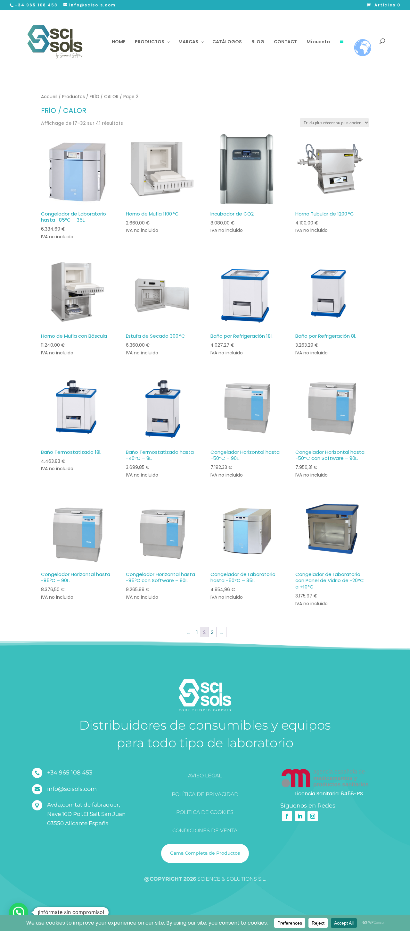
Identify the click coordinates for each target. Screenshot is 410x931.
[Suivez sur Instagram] (313, 816)
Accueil (49, 97)
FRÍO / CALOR (104, 97)
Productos (73, 97)
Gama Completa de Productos (205, 853)
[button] (18, 912)
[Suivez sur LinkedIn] (300, 816)
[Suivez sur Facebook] (287, 816)
